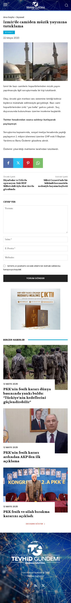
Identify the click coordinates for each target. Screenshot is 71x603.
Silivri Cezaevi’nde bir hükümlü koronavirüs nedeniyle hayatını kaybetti (53, 183)
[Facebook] (8, 163)
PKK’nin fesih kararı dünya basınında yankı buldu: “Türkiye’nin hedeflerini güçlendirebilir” (27, 395)
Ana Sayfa (8, 17)
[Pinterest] (28, 163)
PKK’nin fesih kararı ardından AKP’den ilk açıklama (21, 457)
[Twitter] (18, 163)
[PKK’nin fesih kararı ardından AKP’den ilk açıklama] (35, 430)
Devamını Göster (34, 523)
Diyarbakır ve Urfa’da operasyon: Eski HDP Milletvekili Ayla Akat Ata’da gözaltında (18, 185)
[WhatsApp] (38, 163)
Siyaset (20, 17)
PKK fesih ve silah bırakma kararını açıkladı (26, 514)
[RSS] (35, 586)
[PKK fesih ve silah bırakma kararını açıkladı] (35, 490)
